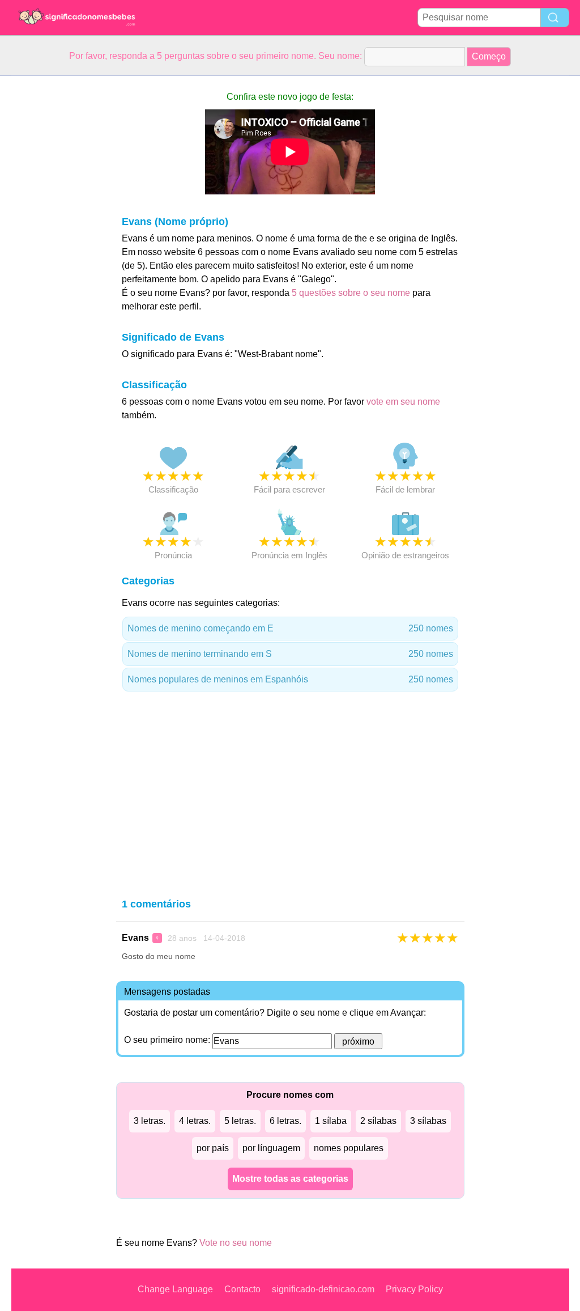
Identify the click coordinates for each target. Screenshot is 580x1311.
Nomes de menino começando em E (290, 628)
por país (213, 1148)
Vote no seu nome (235, 1243)
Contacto (242, 1289)
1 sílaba (331, 1121)
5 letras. (240, 1121)
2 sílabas (378, 1121)
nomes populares (348, 1148)
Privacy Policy (414, 1289)
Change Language (175, 1289)
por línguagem (271, 1148)
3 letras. (149, 1121)
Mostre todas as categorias (290, 1178)
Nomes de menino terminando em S (290, 654)
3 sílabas (428, 1121)
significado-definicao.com (323, 1289)
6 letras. (285, 1121)
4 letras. (195, 1121)
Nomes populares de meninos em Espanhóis (290, 679)
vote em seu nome (403, 401)
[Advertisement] (56, 246)
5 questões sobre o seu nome (351, 293)
